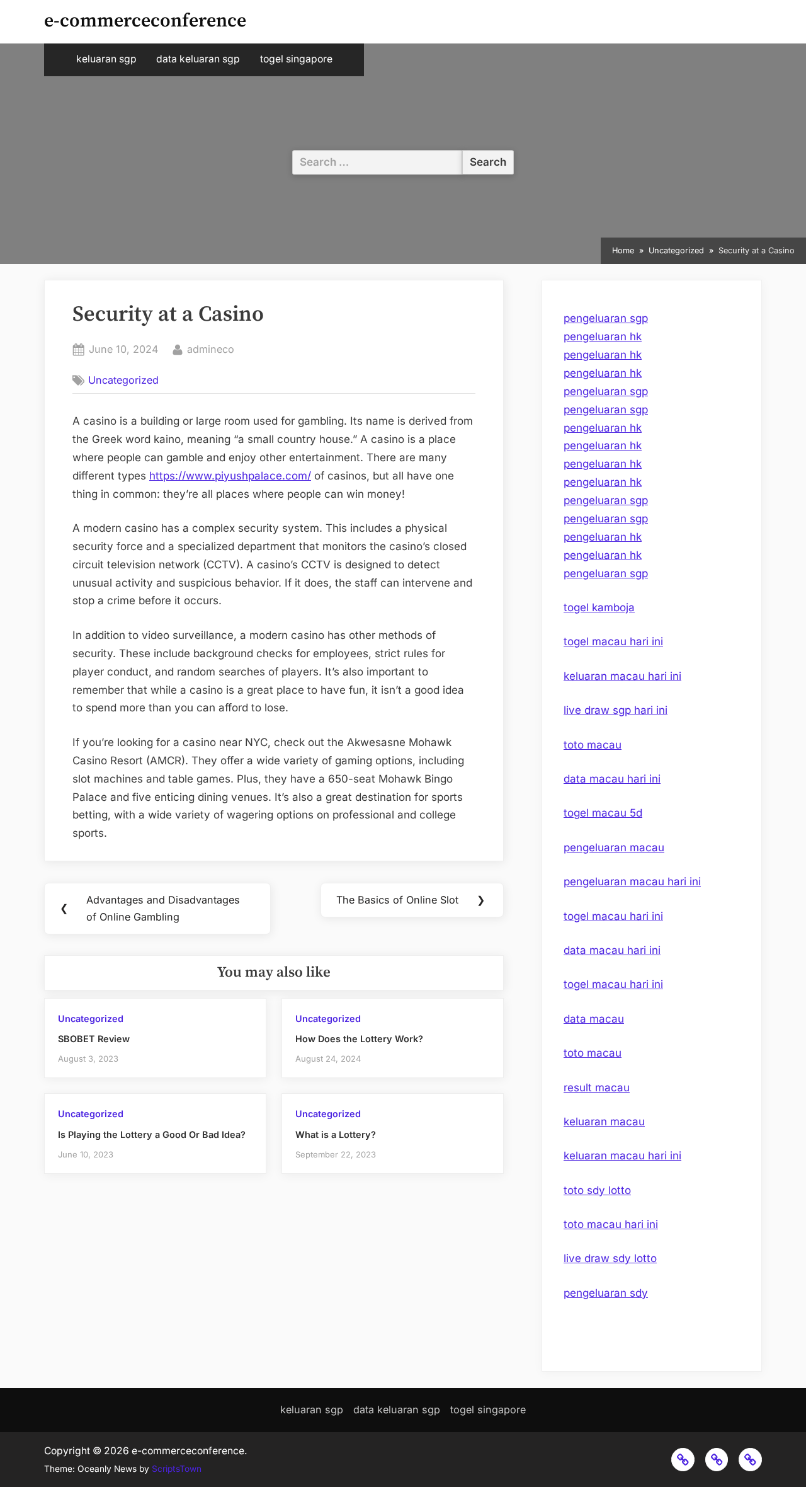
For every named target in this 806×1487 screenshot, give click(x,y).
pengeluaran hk (603, 336)
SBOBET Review (94, 1038)
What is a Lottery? (335, 1134)
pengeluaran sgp (606, 318)
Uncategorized (123, 380)
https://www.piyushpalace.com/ (230, 475)
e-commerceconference (145, 21)
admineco (210, 348)
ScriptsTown (177, 1469)
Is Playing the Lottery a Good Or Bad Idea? (152, 1134)
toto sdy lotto (597, 1190)
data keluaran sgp (198, 59)
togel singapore (296, 59)
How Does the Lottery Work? (359, 1038)
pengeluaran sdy (606, 1293)
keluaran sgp (106, 59)
